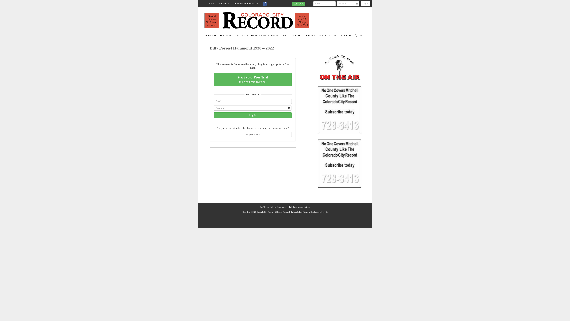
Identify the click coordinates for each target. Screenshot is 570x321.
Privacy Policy (296, 212)
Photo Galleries (292, 35)
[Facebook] (265, 3)
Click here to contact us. (299, 207)
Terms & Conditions (311, 212)
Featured (210, 35)
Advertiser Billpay (340, 35)
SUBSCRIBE (299, 4)
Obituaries (242, 35)
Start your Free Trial (252, 79)
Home (212, 4)
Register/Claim (253, 134)
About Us (224, 4)
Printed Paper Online (246, 4)
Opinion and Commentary (265, 35)
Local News (225, 35)
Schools (310, 35)
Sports (322, 35)
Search (361, 35)
